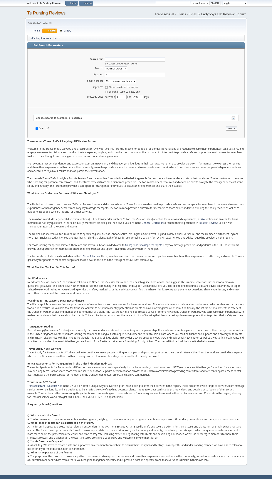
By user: (98, 74)
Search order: (95, 80)
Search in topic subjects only (124, 91)
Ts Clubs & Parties (90, 256)
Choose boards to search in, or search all (59, 118)
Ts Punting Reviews (46, 12)
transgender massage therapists (143, 245)
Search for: (96, 59)
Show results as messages (123, 87)
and (129, 96)
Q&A (202, 219)
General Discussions (153, 222)
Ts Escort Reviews (208, 222)
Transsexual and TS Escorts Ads (44, 385)
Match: (99, 68)
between (110, 96)
